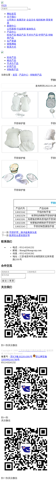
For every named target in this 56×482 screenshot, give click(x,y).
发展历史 (21, 20)
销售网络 (11, 44)
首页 (15, 75)
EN (5, 5)
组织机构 (40, 20)
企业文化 (31, 20)
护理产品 (43, 35)
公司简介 (11, 20)
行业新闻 (21, 29)
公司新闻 (11, 29)
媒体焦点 (31, 29)
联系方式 (11, 47)
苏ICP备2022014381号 (21, 356)
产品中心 (11, 32)
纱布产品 (11, 35)
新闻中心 (11, 26)
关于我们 (11, 17)
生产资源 (11, 41)
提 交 (4, 281)
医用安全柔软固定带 (19, 235)
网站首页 (11, 13)
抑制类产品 (12, 69)
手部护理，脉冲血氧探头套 (23, 232)
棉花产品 (21, 35)
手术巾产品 (32, 35)
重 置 (11, 281)
